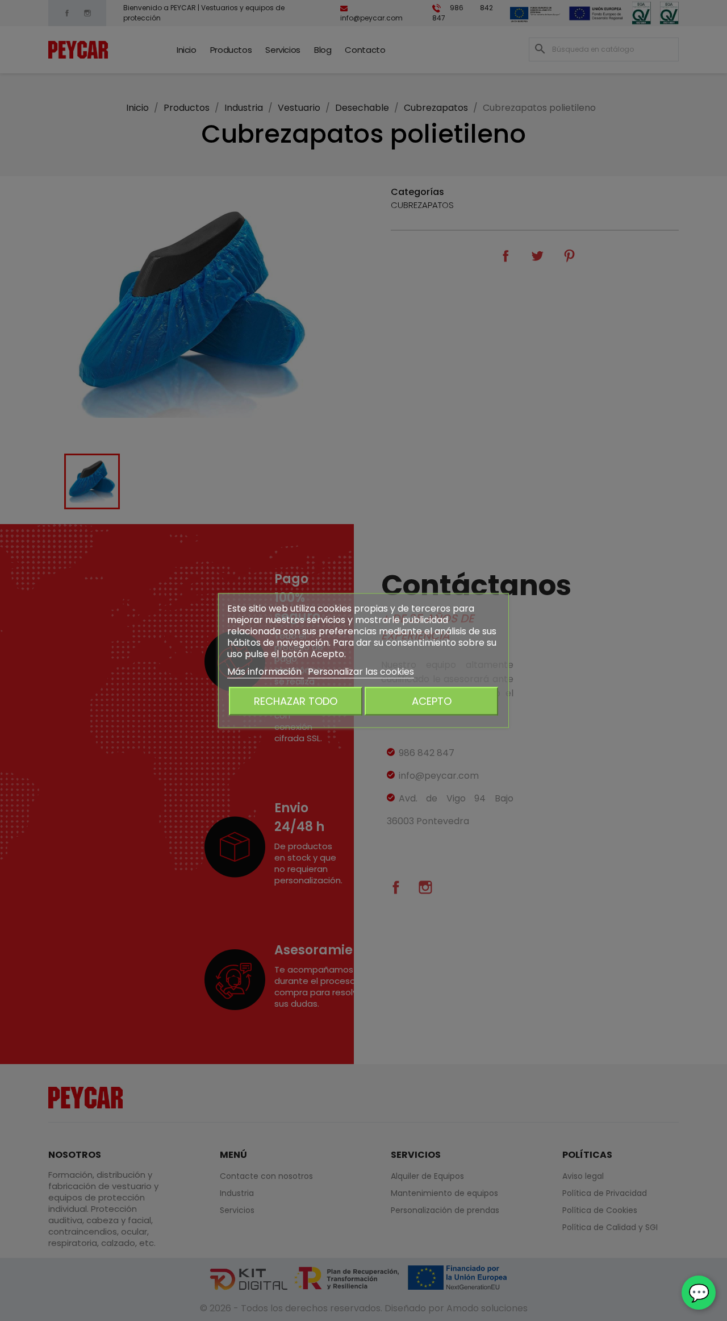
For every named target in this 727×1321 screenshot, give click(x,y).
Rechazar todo (295, 701)
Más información (265, 671)
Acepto (432, 701)
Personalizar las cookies (361, 671)
